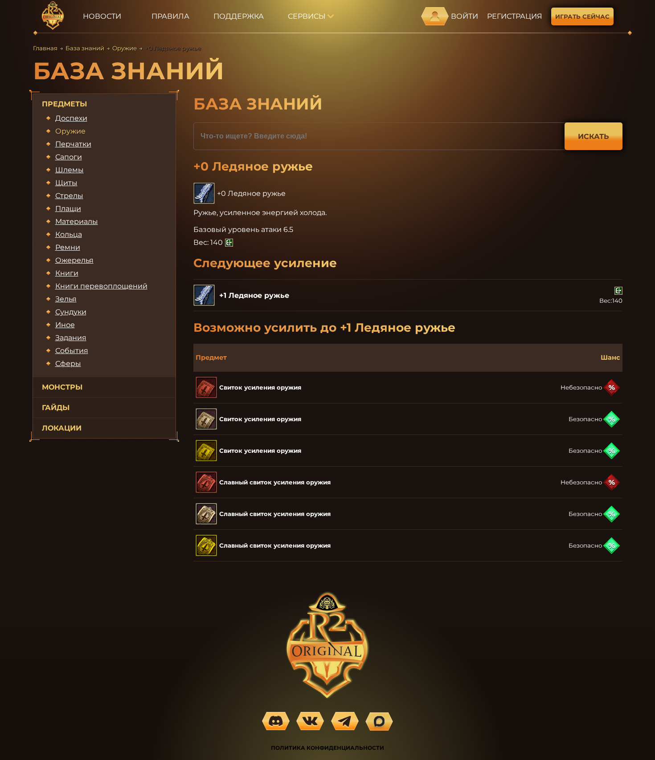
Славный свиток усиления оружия (275, 482)
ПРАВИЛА (170, 16)
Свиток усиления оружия (260, 387)
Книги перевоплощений (101, 286)
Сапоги (68, 157)
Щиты (66, 183)
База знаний (85, 48)
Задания (70, 337)
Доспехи (71, 118)
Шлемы (69, 170)
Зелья (66, 299)
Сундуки (70, 312)
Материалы (76, 221)
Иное (65, 325)
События (71, 350)
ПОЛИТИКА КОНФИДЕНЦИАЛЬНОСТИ (327, 747)
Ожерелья (74, 260)
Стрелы (69, 195)
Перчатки (73, 144)
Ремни (67, 247)
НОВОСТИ (102, 16)
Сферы (68, 363)
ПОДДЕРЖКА (238, 16)
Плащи (68, 208)
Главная (45, 48)
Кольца (68, 234)
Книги (66, 273)
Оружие (124, 48)
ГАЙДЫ (56, 407)
